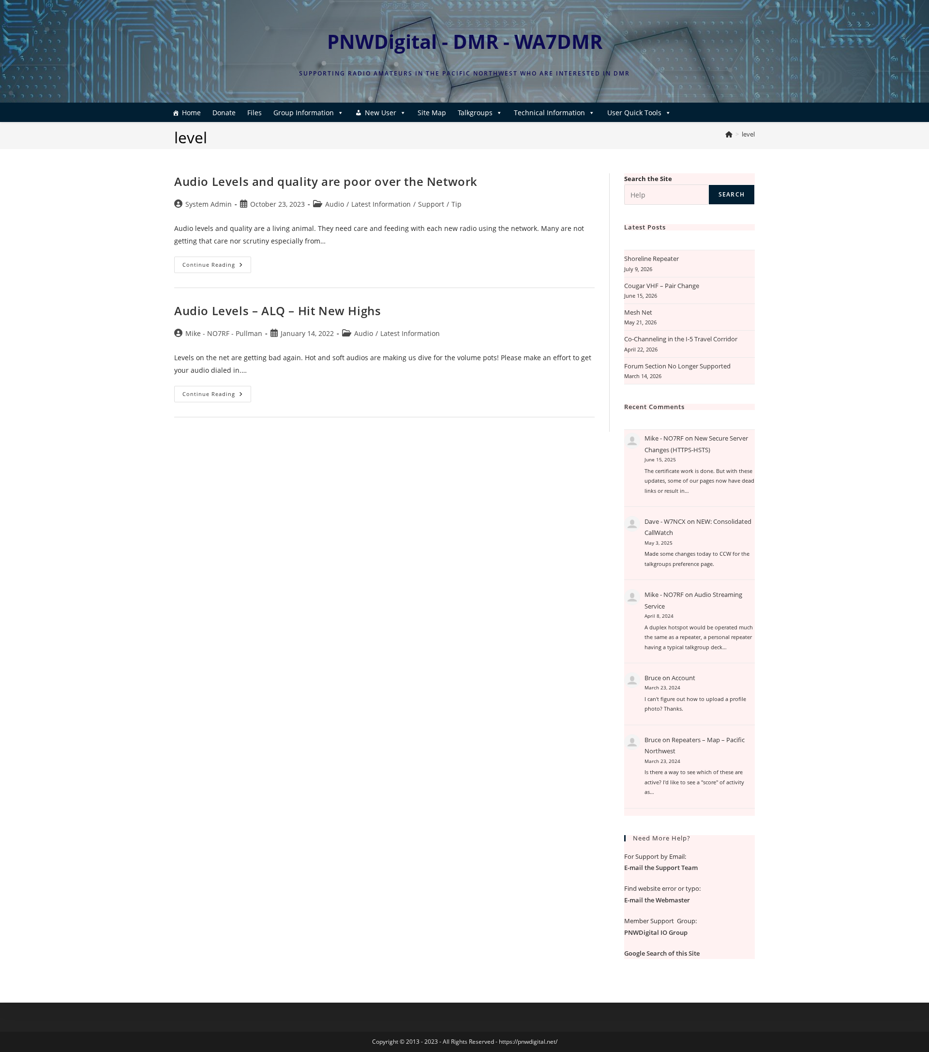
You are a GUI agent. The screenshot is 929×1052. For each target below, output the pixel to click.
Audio (334, 204)
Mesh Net (638, 312)
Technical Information (549, 112)
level (748, 134)
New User (380, 112)
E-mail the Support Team (661, 867)
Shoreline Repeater (651, 258)
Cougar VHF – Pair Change (661, 285)
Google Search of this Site (662, 953)
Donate (224, 112)
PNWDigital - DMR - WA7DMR (464, 41)
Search (732, 194)
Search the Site (648, 178)
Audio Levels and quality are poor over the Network (326, 181)
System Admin (208, 204)
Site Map (432, 112)
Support (431, 204)
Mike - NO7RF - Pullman (223, 333)
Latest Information (381, 204)
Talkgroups (475, 112)
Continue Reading (216, 266)
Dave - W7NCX (665, 521)
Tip (456, 204)
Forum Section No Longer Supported (677, 366)
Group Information (303, 112)
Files (254, 112)
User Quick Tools (634, 112)
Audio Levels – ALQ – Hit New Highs (277, 311)
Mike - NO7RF (664, 438)
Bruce (652, 677)
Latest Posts (645, 227)
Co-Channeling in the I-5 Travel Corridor (680, 339)
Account (683, 677)
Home (191, 112)
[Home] (729, 134)
